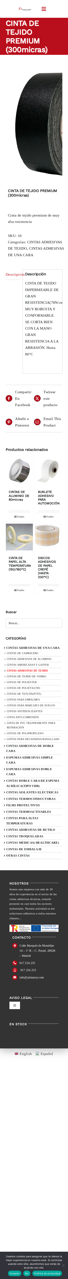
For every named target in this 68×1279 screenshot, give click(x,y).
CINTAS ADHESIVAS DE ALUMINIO (29, 659)
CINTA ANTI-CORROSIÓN (23, 717)
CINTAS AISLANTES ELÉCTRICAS (32, 792)
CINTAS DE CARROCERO (22, 653)
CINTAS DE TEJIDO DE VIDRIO (26, 676)
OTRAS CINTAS (18, 855)
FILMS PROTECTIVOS (23, 805)
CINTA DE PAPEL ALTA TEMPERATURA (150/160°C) (20, 563)
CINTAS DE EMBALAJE (24, 849)
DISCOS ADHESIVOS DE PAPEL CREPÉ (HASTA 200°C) (47, 567)
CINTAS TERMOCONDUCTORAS (31, 798)
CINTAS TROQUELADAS (24, 836)
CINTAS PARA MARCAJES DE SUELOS (31, 705)
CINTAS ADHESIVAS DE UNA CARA (33, 647)
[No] (63, 1265)
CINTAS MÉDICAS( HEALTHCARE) (32, 842)
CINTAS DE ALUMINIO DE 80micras (19, 495)
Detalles (20, 516)
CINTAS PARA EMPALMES (23, 699)
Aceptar (14, 1273)
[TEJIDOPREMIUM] (34, 122)
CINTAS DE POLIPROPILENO (25, 733)
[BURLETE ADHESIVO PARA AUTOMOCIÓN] (48, 472)
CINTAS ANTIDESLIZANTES (25, 711)
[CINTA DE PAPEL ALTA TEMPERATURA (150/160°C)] (19, 538)
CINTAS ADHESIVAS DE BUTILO (30, 829)
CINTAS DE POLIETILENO (23, 688)
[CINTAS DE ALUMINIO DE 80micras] (19, 472)
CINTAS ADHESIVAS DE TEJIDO (27, 670)
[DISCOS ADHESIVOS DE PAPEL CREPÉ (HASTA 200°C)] (48, 538)
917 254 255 (27, 963)
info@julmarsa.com (31, 977)
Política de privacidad (47, 1273)
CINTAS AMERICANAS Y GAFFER (28, 664)
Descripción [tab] (13, 274)
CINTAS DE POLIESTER (22, 682)
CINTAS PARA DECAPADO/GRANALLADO (33, 739)
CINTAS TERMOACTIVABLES (28, 811)
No (27, 1273)
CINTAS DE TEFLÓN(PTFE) (24, 693)
